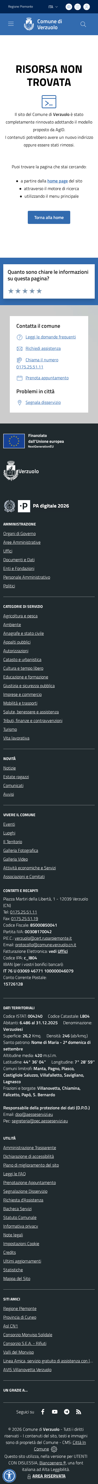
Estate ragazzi (16, 776)
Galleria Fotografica (20, 850)
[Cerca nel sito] (83, 24)
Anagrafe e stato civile (23, 633)
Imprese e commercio (22, 694)
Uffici (7, 551)
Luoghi (9, 833)
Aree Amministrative (22, 542)
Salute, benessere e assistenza (31, 711)
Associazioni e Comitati (24, 876)
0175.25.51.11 (23, 912)
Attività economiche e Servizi (29, 867)
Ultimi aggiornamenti (22, 1261)
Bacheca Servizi (17, 1208)
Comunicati (13, 785)
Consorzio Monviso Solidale (27, 1334)
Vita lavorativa (16, 738)
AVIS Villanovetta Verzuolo (27, 1369)
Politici (9, 585)
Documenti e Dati (19, 559)
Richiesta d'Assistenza (23, 1200)
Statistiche (13, 1269)
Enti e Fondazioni (18, 568)
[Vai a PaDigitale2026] (36, 505)
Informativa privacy (20, 1226)
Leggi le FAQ (14, 1173)
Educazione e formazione (25, 677)
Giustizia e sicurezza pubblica (29, 685)
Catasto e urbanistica (22, 659)
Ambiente (12, 624)
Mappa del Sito (16, 1278)
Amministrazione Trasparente (29, 1147)
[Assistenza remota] (54, 1449)
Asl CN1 (10, 1326)
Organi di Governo (19, 533)
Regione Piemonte (20, 6)
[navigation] (11, 23)
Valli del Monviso (18, 1352)
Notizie (9, 768)
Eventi (9, 824)
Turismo (10, 729)
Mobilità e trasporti (20, 703)
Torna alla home (49, 217)
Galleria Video (15, 859)
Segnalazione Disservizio (25, 1191)
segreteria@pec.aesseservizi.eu (40, 1120)
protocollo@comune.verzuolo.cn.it (45, 944)
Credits (9, 1252)
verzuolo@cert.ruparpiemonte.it (43, 938)
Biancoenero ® (52, 1462)
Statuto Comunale (19, 1217)
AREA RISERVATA (49, 1476)
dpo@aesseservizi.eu (34, 1114)
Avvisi (8, 794)
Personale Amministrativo (26, 577)
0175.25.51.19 (24, 918)
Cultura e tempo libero (23, 668)
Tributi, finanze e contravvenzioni (32, 720)
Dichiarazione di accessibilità (28, 1156)
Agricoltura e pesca (20, 615)
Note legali (13, 1234)
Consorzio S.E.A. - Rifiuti (24, 1343)
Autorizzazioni (15, 650)
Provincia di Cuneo (19, 1317)
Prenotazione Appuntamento (29, 1182)
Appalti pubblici (16, 642)
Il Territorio (12, 841)
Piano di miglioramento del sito (31, 1165)
